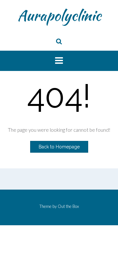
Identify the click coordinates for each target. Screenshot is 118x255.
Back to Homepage (59, 146)
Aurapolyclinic (59, 15)
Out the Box (68, 206)
